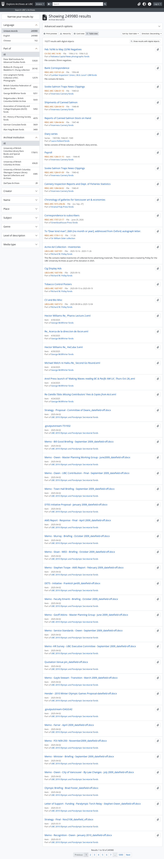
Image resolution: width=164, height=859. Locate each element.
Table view (93, 33)
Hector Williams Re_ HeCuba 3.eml (64, 347)
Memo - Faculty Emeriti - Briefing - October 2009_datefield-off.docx (81, 599)
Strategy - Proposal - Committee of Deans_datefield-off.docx (78, 410)
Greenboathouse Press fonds (64, 222)
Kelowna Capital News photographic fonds (70, 56)
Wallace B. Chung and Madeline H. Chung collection (20, 68)
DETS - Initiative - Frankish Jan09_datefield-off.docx (72, 583)
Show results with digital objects (146, 41)
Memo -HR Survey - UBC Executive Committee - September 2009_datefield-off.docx (90, 646)
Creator (7, 191)
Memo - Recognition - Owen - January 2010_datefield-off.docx (78, 835)
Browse (39, 4)
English (20, 36)
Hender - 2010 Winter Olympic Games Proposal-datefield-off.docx (81, 693)
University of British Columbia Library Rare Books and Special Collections (20, 152)
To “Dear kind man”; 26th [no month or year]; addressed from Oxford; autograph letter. (93, 231)
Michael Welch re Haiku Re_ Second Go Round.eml (72, 362)
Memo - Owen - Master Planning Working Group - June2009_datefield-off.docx (87, 457)
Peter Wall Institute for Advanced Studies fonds (20, 60)
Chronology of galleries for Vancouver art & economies (75, 199)
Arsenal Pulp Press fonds (62, 206)
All (4, 54)
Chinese (20, 41)
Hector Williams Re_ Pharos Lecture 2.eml (68, 315)
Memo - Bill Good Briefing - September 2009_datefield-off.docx (79, 441)
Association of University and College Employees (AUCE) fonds (20, 109)
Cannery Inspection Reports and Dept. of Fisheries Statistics (78, 184)
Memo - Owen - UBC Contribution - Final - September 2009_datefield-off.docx (87, 473)
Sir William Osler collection (63, 238)
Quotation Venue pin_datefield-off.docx (66, 662)
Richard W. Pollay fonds (61, 254)
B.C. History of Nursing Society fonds (20, 118)
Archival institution (13, 137)
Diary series (51, 133)
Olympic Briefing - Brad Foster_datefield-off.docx (71, 788)
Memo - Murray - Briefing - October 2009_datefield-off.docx (77, 536)
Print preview (51, 33)
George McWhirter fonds (20, 94)
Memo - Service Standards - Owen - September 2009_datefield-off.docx (83, 630)
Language (8, 25)
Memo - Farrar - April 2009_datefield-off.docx (69, 725)
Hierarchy (66, 33)
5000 (121, 854)
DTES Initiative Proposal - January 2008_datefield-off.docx (76, 504)
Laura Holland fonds (60, 141)
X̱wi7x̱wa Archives (20, 184)
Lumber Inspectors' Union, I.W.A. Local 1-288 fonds (74, 75)
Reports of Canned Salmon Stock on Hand (68, 118)
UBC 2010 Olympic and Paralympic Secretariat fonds (74, 417)
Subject (7, 217)
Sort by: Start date (129, 33)
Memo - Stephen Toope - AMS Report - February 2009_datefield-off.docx (84, 567)
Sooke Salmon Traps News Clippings (65, 86)
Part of (7, 48)
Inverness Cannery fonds (62, 93)
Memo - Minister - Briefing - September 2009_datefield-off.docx (79, 756)
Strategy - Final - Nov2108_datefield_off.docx (69, 819)
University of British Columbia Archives (20, 163)
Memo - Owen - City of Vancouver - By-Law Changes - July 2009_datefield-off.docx (89, 772)
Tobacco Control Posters (58, 284)
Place (6, 208)
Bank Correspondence (57, 68)
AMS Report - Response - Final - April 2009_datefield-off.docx (78, 520)
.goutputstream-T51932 (57, 425)
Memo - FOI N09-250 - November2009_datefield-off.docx (76, 740)
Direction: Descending (151, 33)
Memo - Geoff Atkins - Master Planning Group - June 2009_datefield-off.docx (86, 614)
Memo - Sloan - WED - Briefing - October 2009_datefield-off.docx (80, 551)
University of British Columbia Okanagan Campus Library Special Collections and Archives (20, 174)
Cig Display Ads (53, 268)
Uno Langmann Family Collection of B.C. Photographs (20, 78)
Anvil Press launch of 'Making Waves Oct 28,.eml (90, 378)
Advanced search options (59, 26)
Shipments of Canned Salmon (61, 102)
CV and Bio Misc (53, 300)
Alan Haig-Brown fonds (20, 130)
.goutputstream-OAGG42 (58, 709)
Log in (157, 4)
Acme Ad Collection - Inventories (63, 247)
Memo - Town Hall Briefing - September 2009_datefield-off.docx (79, 488)
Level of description (14, 235)
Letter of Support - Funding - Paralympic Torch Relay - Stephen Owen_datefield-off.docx (93, 803)
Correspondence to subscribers (62, 215)
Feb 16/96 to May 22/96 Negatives (63, 49)
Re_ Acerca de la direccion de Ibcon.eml (66, 331)
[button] (139, 4)
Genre (6, 226)
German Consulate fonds (20, 125)
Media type (9, 244)
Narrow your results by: (20, 16)
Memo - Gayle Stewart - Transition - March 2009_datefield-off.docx (81, 677)
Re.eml (80, 394)
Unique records (20, 31)
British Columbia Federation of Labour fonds (20, 87)
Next (128, 854)
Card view (80, 33)
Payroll (48, 152)
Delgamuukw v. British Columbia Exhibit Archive (20, 100)
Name (6, 200)
